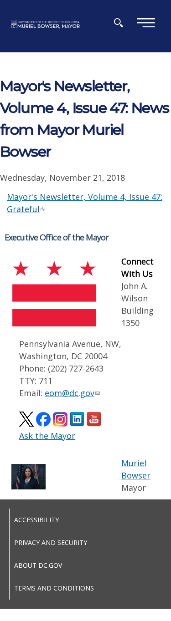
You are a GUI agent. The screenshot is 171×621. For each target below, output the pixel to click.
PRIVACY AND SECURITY (50, 542)
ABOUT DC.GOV (38, 565)
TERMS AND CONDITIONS (54, 588)
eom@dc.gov (69, 392)
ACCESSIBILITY (36, 519)
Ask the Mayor (47, 435)
